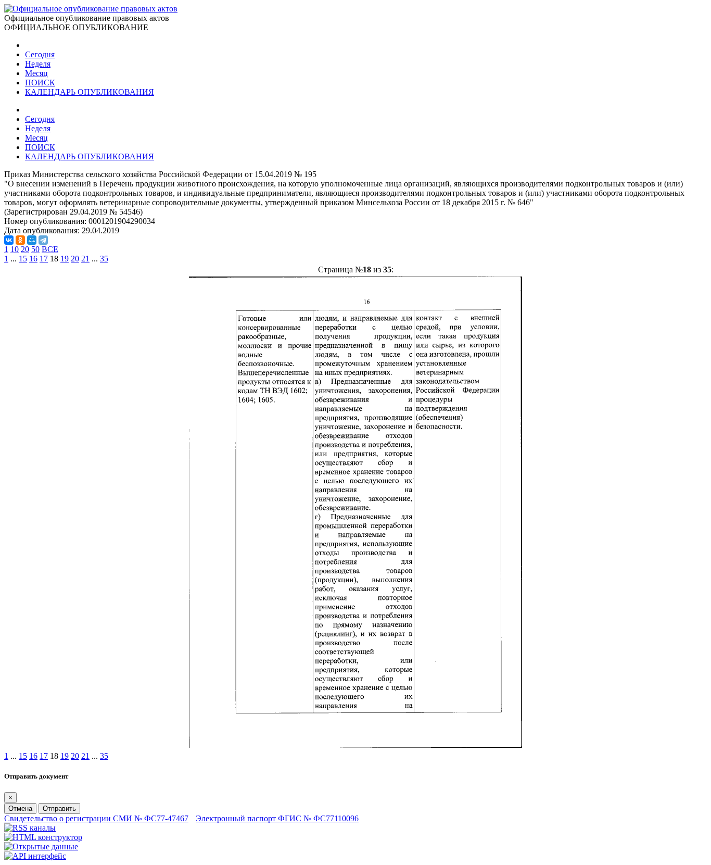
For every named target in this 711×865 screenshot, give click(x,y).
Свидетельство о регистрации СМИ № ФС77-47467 (96, 818)
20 (25, 249)
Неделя (37, 63)
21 (85, 258)
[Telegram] (43, 240)
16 (33, 258)
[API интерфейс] (35, 855)
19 (64, 258)
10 (14, 249)
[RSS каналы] (30, 827)
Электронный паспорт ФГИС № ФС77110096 (277, 818)
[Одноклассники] (20, 240)
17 (44, 258)
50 (35, 249)
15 (23, 258)
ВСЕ (50, 249)
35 (104, 258)
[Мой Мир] (31, 240)
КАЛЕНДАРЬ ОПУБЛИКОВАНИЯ (89, 91)
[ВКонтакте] (9, 240)
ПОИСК (40, 82)
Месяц (36, 73)
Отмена (20, 808)
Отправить (59, 808)
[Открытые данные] (41, 846)
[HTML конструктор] (43, 837)
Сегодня (40, 54)
